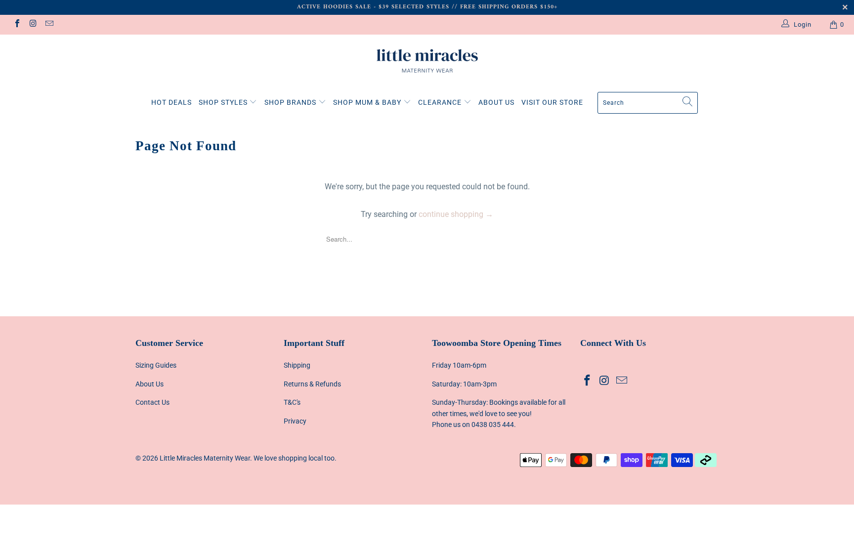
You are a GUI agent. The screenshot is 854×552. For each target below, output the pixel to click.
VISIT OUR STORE (552, 102)
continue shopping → (456, 214)
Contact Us (152, 402)
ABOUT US (496, 102)
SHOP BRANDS (291, 102)
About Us (149, 384)
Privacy (295, 421)
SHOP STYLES (224, 102)
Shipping (297, 365)
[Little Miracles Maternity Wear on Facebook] (16, 24)
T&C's (292, 402)
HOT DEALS (171, 102)
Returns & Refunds (312, 384)
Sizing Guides (155, 365)
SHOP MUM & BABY (368, 102)
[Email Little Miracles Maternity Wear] (48, 24)
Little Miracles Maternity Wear (205, 458)
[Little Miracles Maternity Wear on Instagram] (32, 24)
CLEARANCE (441, 102)
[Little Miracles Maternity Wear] (427, 61)
